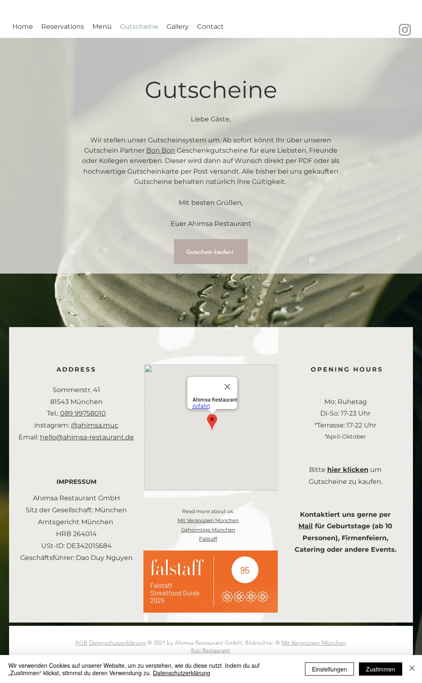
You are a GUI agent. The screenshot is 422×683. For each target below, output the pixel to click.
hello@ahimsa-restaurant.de (87, 437)
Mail (305, 526)
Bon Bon (160, 150)
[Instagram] (405, 30)
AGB (81, 642)
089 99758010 (83, 413)
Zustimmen (380, 669)
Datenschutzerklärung (117, 642)
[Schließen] (412, 669)
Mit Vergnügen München (208, 520)
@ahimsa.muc (94, 425)
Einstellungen (329, 669)
